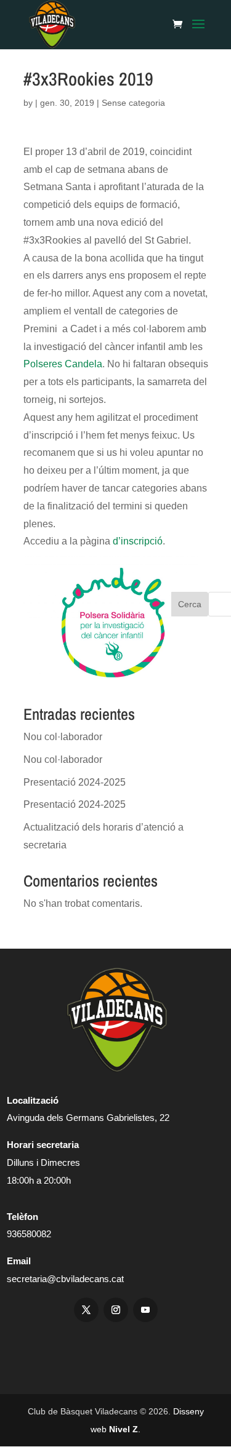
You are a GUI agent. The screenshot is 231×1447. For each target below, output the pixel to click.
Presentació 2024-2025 (74, 782)
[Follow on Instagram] (115, 1310)
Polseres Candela (62, 364)
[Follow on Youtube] (145, 1310)
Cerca (189, 604)
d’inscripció (138, 541)
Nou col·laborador (62, 736)
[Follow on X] (86, 1310)
